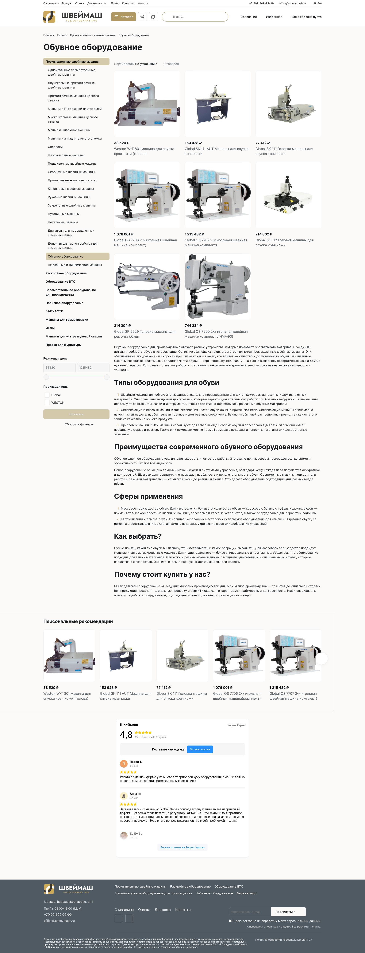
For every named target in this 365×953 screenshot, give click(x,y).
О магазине (124, 910)
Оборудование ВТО (60, 281)
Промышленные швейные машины (92, 35)
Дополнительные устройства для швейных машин (73, 246)
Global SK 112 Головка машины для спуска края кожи (285, 242)
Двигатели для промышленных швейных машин (71, 233)
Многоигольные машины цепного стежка (73, 119)
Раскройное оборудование (66, 273)
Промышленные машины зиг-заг (72, 180)
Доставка (163, 910)
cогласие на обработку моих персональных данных (281, 921)
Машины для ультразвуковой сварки (74, 336)
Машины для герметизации (67, 319)
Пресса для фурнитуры (64, 345)
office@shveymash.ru (59, 921)
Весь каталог (247, 893)
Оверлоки (55, 147)
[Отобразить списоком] (320, 63)
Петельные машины (63, 222)
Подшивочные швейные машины (72, 163)
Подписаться (285, 912)
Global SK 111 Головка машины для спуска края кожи (284, 151)
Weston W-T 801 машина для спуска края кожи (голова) (144, 151)
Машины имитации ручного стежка (75, 138)
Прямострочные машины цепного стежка (73, 98)
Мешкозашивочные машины (69, 130)
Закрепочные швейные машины (72, 205)
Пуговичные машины (63, 214)
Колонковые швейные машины (71, 189)
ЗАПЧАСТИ (54, 311)
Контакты (183, 910)
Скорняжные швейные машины (71, 172)
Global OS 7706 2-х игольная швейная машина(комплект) (145, 242)
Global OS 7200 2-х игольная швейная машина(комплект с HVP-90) (216, 333)
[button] (322, 658)
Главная (48, 35)
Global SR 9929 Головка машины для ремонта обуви (144, 333)
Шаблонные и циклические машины (75, 265)
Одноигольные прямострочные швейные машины (71, 72)
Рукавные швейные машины (69, 197)
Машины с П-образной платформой (75, 109)
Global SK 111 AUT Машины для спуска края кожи (216, 151)
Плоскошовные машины (66, 155)
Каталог (62, 35)
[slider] (46, 377)
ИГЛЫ (50, 328)
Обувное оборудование (65, 256)
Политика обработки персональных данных (283, 939)
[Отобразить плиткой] (315, 63)
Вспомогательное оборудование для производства (71, 292)
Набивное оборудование (64, 303)
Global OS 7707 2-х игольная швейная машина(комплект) (216, 242)
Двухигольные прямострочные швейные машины (71, 85)
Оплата (144, 910)
